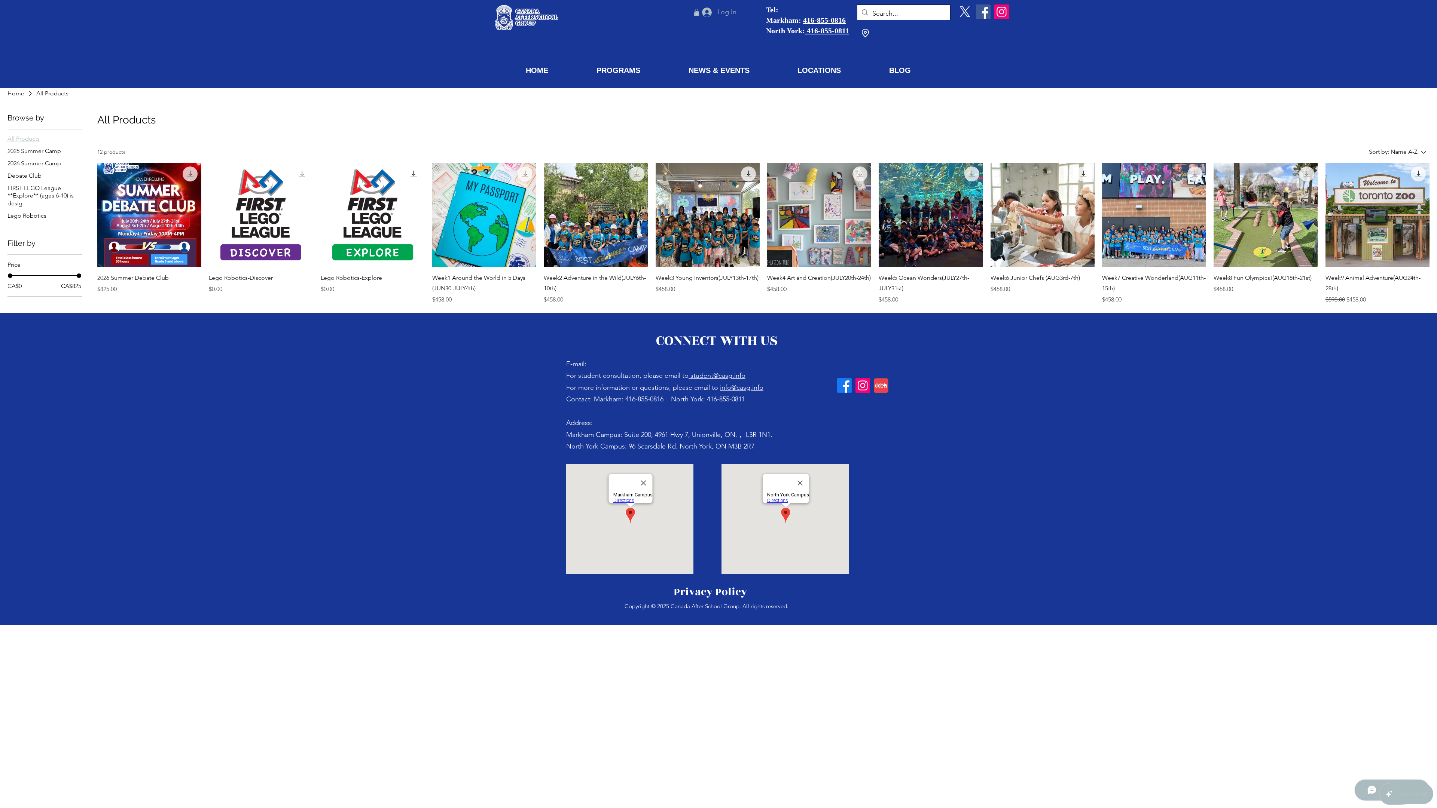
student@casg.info (717, 375)
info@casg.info (741, 387)
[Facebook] (983, 11)
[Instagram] (1001, 11)
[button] (619, 70)
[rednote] (881, 385)
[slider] (10, 275)
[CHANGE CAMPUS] (865, 33)
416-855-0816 (824, 20)
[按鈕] (601, 399)
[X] (965, 11)
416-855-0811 (827, 31)
